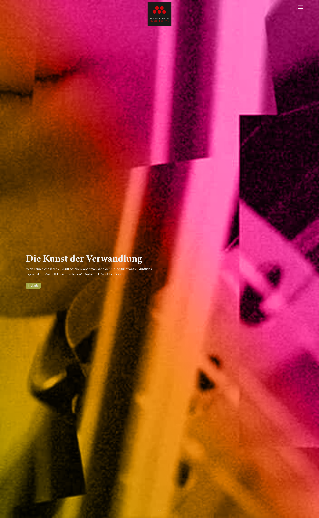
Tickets (33, 286)
